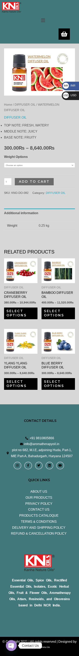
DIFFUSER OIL (25, 104)
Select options (16, 313)
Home (8, 104)
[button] (43, 20)
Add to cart (34, 182)
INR (69, 85)
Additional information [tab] (21, 213)
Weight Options (16, 157)
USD (69, 95)
